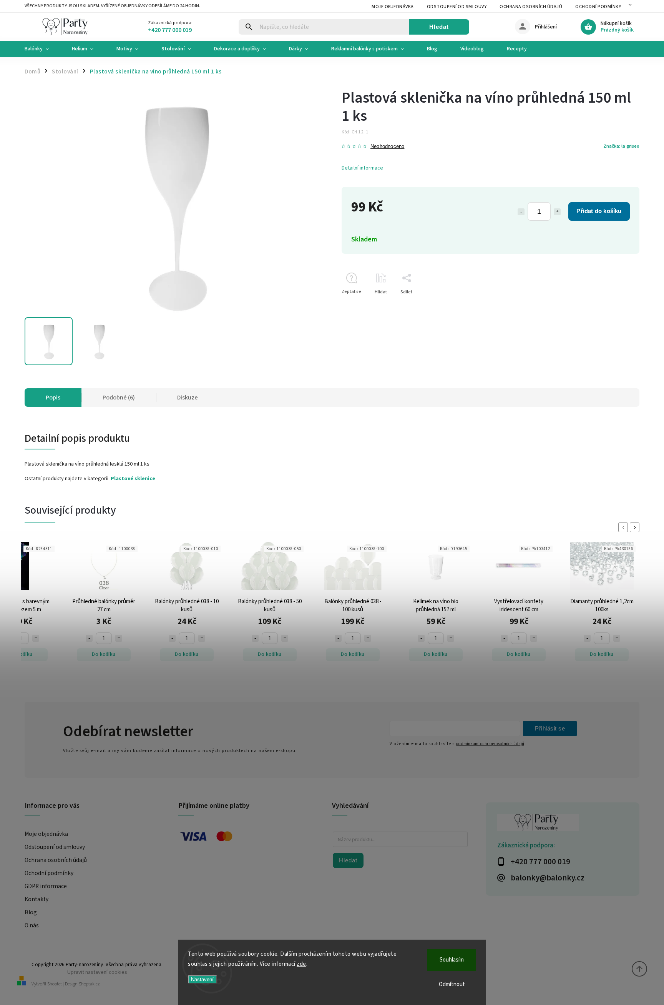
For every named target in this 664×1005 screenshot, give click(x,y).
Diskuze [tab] (187, 397)
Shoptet (54, 984)
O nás (32, 925)
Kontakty (36, 899)
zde (301, 964)
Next (635, 527)
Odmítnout (452, 984)
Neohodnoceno (387, 146)
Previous (624, 527)
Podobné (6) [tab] (119, 397)
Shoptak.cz (89, 984)
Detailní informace (362, 168)
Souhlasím (452, 960)
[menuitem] (42, 49)
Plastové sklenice (133, 479)
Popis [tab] (53, 397)
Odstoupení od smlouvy (457, 6)
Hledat (439, 26)
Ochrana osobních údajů (531, 6)
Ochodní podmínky (598, 6)
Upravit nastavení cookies (97, 972)
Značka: (621, 146)
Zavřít (616, 305)
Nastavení (202, 979)
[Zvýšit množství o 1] (557, 211)
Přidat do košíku (598, 211)
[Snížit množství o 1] (521, 211)
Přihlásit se (550, 728)
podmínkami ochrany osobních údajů (490, 743)
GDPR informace (46, 886)
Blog (31, 912)
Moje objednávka (393, 6)
